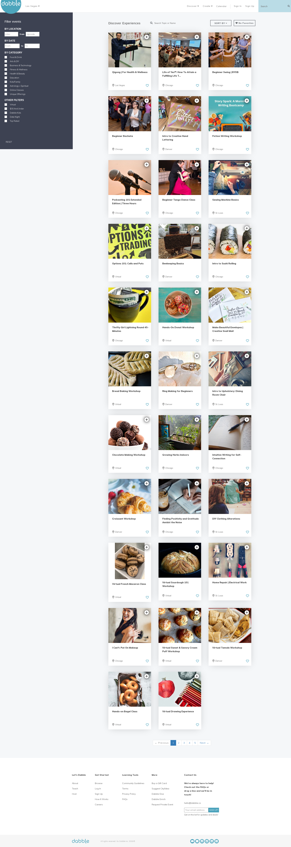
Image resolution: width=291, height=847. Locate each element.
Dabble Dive (158, 794)
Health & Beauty (17, 73)
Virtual (13, 104)
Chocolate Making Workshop (128, 454)
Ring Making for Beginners (177, 391)
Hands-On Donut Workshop (178, 327)
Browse (98, 783)
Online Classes (17, 90)
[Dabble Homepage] (12, 7)
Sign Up (250, 6)
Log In (98, 788)
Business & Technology (20, 65)
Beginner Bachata (122, 136)
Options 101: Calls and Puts (128, 263)
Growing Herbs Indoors (175, 454)
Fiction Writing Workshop (227, 136)
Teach (75, 788)
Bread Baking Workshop (126, 391)
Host (74, 794)
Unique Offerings (17, 94)
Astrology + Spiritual (19, 86)
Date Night (15, 117)
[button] (33, 6)
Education (14, 77)
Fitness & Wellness (18, 69)
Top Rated (14, 121)
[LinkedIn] (212, 841)
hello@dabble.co (192, 803)
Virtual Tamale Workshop (227, 647)
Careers (99, 804)
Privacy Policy (129, 794)
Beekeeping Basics (173, 263)
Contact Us (190, 775)
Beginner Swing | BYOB (225, 72)
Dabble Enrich (159, 799)
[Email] (192, 841)
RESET (8, 142)
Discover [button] (192, 6)
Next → (204, 742)
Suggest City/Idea (160, 788)
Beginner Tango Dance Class (178, 199)
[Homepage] (80, 841)
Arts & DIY (14, 61)
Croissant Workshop (124, 518)
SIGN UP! (213, 810)
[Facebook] (202, 841)
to (22, 46)
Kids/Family (15, 82)
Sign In (238, 6)
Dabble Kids (15, 113)
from (22, 34)
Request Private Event (162, 804)
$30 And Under (17, 108)
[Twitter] (207, 841)
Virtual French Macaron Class (129, 584)
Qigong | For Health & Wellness (129, 72)
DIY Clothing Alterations (226, 518)
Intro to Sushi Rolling (224, 263)
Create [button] (207, 6)
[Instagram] (197, 841)
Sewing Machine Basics (225, 199)
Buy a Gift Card (159, 783)
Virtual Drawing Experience (178, 711)
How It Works (101, 799)
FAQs (124, 799)
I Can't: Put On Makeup (125, 647)
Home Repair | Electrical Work (229, 582)
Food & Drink (16, 57)
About (75, 783)
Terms (125, 788)
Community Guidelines (133, 783)
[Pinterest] (216, 841)
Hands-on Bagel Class (124, 711)
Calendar (221, 6)
